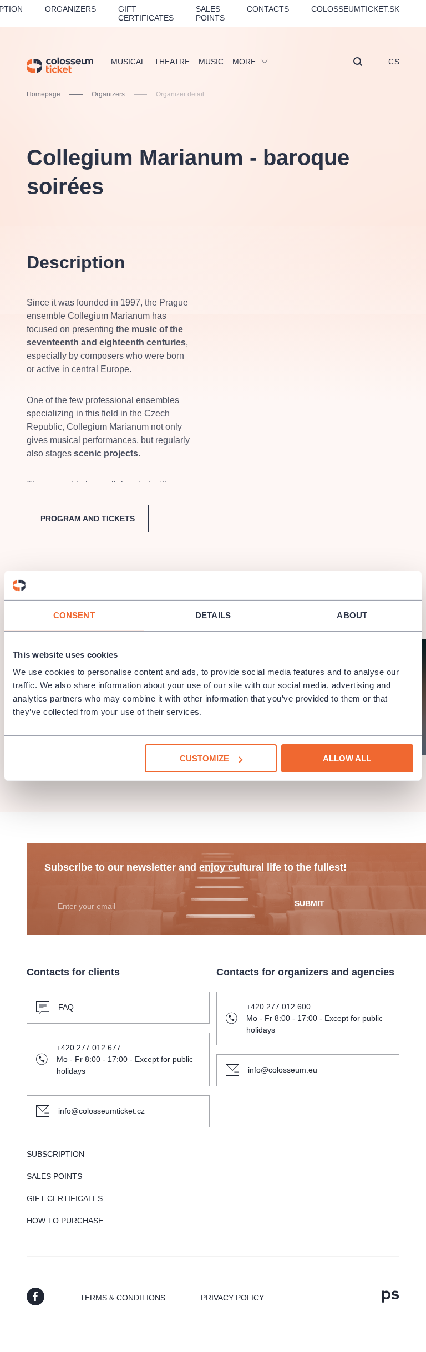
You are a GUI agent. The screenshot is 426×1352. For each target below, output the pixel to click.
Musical (128, 61)
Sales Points (210, 13)
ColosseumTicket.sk (355, 8)
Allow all (347, 758)
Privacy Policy (232, 1297)
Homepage (43, 94)
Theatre (172, 61)
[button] (357, 62)
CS (393, 61)
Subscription (55, 1154)
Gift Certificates (146, 13)
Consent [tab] (74, 614)
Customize (204, 758)
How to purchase (65, 1220)
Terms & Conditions (122, 1297)
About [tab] (352, 614)
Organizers (70, 8)
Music (211, 61)
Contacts (268, 8)
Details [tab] (213, 614)
